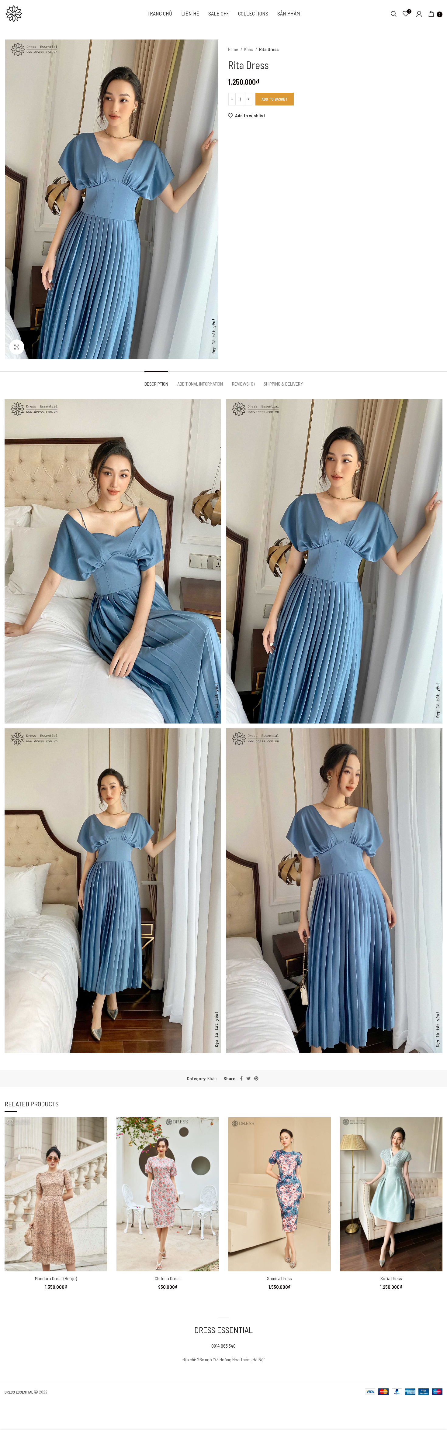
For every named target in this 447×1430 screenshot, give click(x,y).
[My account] (419, 14)
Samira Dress (279, 1278)
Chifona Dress (168, 1278)
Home (233, 49)
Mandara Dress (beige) (56, 1278)
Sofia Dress (391, 1278)
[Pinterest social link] (256, 1078)
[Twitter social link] (248, 1078)
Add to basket (275, 99)
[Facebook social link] (241, 1078)
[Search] (394, 14)
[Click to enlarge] (16, 347)
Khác (249, 49)
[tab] (156, 380)
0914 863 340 (223, 1346)
